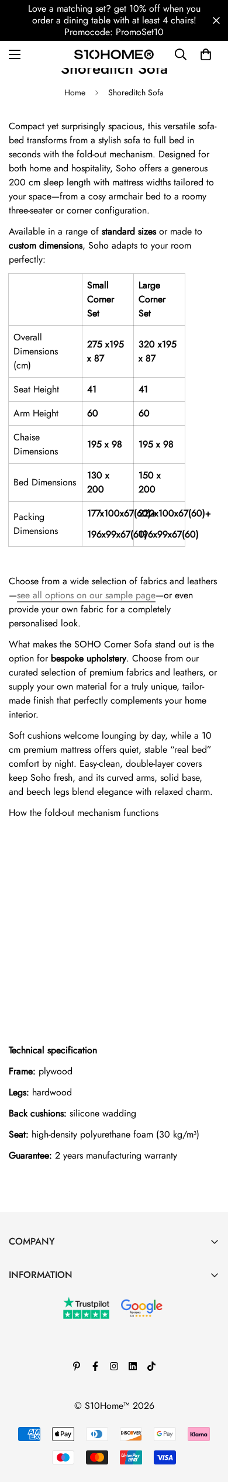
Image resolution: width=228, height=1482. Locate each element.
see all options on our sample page (86, 595)
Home (74, 92)
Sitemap (24, 1416)
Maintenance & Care (49, 1297)
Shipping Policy (40, 1396)
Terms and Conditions (50, 1336)
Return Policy (34, 1356)
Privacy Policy (36, 1376)
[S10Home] (114, 54)
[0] (205, 54)
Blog (18, 1317)
